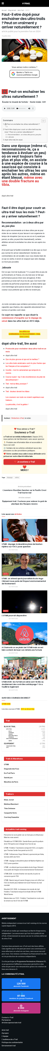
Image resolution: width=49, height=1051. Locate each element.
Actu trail (5, 1030)
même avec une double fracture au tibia (22, 181)
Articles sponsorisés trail (11, 1022)
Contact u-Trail (7, 1017)
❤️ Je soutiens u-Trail (24, 461)
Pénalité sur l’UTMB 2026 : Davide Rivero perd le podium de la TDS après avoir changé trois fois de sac (23, 842)
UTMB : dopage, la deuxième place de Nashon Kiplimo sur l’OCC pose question (22, 545)
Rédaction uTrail (17, 418)
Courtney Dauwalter (11, 817)
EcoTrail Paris (9, 773)
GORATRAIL (11, 732)
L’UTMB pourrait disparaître (14, 615)
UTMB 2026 (6, 704)
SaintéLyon (8, 777)
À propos (5, 1033)
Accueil (4, 10)
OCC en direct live (27, 709)
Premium (11, 737)
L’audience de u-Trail (10, 1039)
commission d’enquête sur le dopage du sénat (22, 319)
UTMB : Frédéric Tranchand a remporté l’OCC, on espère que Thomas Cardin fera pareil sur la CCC (23, 849)
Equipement (9, 743)
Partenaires (6, 1020)
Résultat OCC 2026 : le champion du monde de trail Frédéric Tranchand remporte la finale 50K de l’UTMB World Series (22, 892)
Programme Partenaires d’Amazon (30, 961)
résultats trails (13, 735)
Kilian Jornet (9, 800)
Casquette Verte (10, 813)
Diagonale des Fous (11, 769)
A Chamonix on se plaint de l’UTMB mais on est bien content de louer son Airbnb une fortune (22, 648)
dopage (10, 478)
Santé (10, 740)
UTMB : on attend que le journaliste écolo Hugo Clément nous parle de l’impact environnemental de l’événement (24, 581)
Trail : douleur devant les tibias (17, 391)
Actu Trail (21, 10)
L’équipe (5, 1036)
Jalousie (11, 137)
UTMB (6, 764)
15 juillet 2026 (6, 36)
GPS (7, 747)
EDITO (27, 10)
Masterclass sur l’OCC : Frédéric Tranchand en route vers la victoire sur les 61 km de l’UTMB (24, 899)
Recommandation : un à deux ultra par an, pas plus (24, 135)
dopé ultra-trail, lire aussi (14, 140)
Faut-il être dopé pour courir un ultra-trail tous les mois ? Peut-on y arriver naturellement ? (23, 130)
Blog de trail (12, 10)
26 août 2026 (14, 653)
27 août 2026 (14, 550)
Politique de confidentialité (12, 1042)
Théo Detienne (9, 808)
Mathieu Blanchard (11, 804)
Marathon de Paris (11, 782)
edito (17, 478)
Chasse (11, 734)
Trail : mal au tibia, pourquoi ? (17, 383)
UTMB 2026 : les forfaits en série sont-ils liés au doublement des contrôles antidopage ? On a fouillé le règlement (23, 684)
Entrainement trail (9, 1046)
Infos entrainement (12, 738)
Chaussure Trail (11, 746)
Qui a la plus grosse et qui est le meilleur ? (22, 359)
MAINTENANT (24, 334)
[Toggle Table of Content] (42, 121)
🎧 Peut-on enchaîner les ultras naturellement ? (22, 124)
